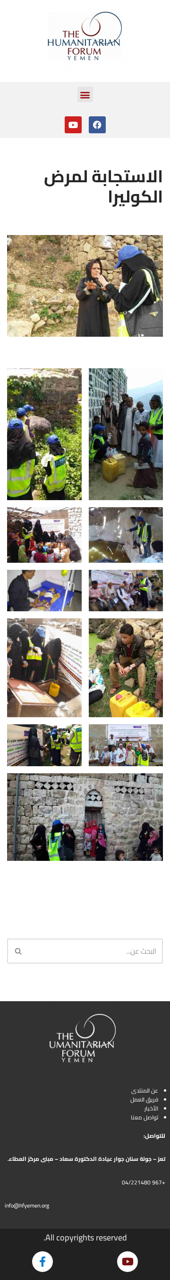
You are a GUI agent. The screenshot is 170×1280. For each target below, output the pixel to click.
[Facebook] (97, 124)
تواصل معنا (144, 1117)
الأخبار (151, 1108)
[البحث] (17, 951)
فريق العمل (144, 1099)
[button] (85, 94)
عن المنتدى (144, 1090)
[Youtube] (73, 124)
